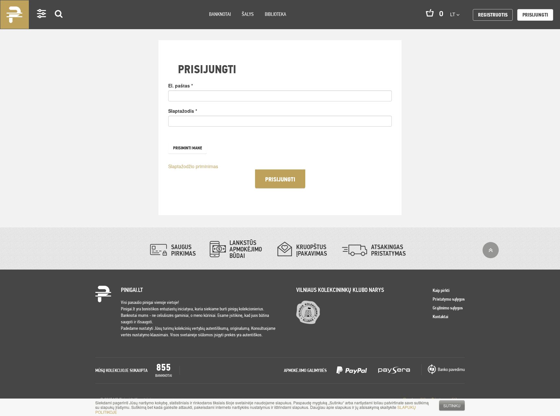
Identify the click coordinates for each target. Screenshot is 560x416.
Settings (42, 23)
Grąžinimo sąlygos (448, 307)
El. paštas (180, 85)
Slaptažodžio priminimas (193, 166)
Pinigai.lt (14, 14)
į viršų (491, 250)
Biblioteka (275, 14)
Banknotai (220, 14)
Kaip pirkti (441, 290)
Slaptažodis (182, 111)
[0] (430, 13)
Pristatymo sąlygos (449, 299)
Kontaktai (440, 316)
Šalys (248, 14)
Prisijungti (535, 15)
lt (453, 14)
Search (59, 23)
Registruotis (493, 15)
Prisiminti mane (187, 147)
